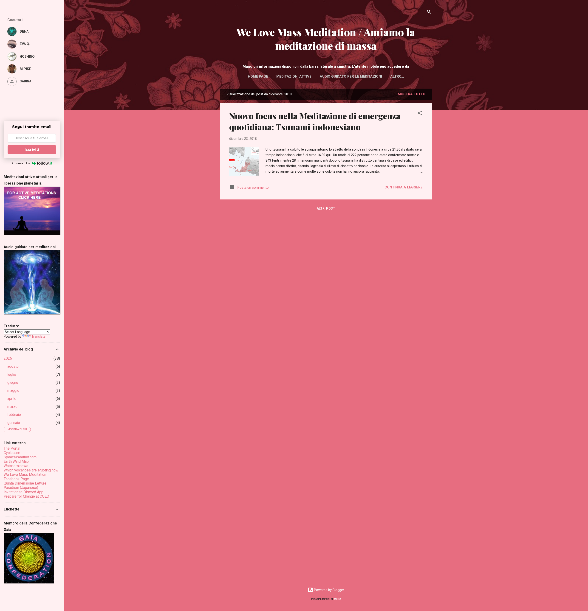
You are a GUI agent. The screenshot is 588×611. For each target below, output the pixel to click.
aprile (11, 398)
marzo (12, 406)
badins (337, 598)
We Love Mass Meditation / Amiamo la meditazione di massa (326, 38)
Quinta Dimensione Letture (25, 483)
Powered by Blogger (328, 590)
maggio (13, 390)
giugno (12, 382)
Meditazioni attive (293, 76)
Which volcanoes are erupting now (31, 470)
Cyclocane (12, 453)
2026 (8, 358)
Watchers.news (16, 466)
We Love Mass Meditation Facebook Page (25, 476)
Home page (258, 76)
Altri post (326, 208)
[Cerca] (429, 13)
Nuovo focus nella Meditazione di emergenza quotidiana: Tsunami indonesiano (314, 121)
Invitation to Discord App (23, 492)
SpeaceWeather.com (20, 457)
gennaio (13, 422)
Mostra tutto (411, 94)
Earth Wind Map (16, 461)
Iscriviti (32, 149)
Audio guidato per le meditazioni (351, 76)
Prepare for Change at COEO (26, 496)
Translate (38, 336)
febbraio (14, 414)
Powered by (20, 163)
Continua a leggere (403, 187)
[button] (420, 113)
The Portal (12, 448)
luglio (11, 374)
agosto (13, 366)
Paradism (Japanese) (21, 487)
